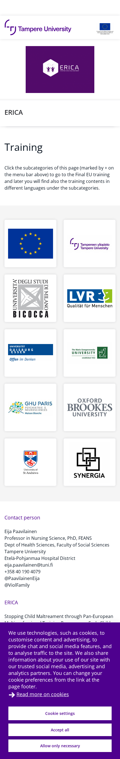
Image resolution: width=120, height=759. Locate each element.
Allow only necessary (60, 745)
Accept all (60, 729)
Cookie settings (60, 713)
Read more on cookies (42, 694)
